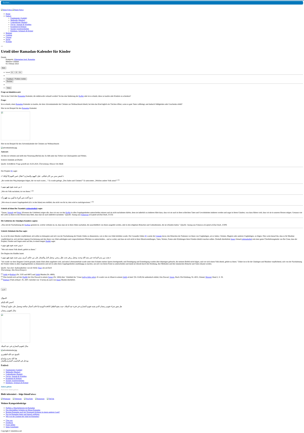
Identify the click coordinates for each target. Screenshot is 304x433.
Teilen (9, 88)
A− (12, 72)
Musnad (208, 277)
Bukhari (13, 274)
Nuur (40, 268)
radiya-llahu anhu (88, 277)
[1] (118, 180)
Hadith (48, 241)
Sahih (5, 274)
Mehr (3, 68)
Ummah (159, 236)
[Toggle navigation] (2, 46)
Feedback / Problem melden (16, 79)
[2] (32, 191)
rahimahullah (31, 208)
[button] (8, 16)
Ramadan (21, 96)
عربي (3, 289)
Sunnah (10, 213)
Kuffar (81, 96)
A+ (20, 72)
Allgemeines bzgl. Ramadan (24, 59)
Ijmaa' (19, 213)
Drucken (9, 81)
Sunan (50, 277)
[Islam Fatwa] (12, 10)
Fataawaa (85, 215)
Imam (233, 239)
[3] (93, 202)
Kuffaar (27, 225)
